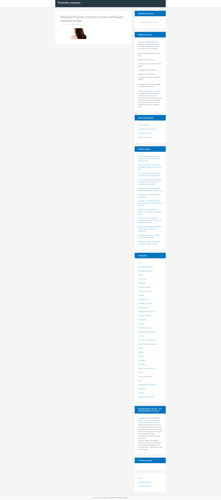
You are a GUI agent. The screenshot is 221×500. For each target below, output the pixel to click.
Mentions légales (123, 497)
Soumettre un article (144, 486)
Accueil (140, 478)
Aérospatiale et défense (145, 267)
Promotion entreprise (69, 2)
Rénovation (141, 364)
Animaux (140, 275)
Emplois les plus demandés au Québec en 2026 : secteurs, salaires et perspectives (150, 229)
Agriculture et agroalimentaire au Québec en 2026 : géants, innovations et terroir (150, 212)
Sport (139, 380)
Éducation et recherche (145, 303)
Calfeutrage (141, 283)
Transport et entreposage (146, 397)
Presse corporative (144, 125)
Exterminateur (142, 320)
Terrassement (142, 389)
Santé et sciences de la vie (146, 368)
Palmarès (141, 356)
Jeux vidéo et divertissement (147, 340)
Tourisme (141, 393)
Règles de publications (145, 482)
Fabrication (141, 324)
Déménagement (143, 299)
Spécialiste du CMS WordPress (147, 129)
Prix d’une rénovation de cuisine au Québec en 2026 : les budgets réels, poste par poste (149, 159)
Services (140, 372)
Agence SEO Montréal (110, 497)
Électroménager (143, 307)
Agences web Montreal (145, 137)
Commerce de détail (144, 287)
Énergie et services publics (146, 311)
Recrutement (142, 360)
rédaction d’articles (154, 91)
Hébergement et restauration (147, 332)
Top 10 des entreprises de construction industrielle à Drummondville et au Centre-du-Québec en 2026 (150, 182)
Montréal (140, 352)
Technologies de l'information (147, 385)
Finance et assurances (145, 328)
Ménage (140, 348)
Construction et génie (144, 291)
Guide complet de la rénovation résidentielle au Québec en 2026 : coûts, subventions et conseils (150, 220)
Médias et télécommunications (147, 344)
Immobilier (141, 336)
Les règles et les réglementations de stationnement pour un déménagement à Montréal (150, 203)
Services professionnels (145, 376)
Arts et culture (142, 279)
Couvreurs (141, 295)
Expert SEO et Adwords (145, 133)
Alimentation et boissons (145, 271)
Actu (139, 263)
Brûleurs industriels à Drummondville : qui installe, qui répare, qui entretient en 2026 (149, 167)
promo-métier (152, 95)
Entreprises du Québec (145, 315)
